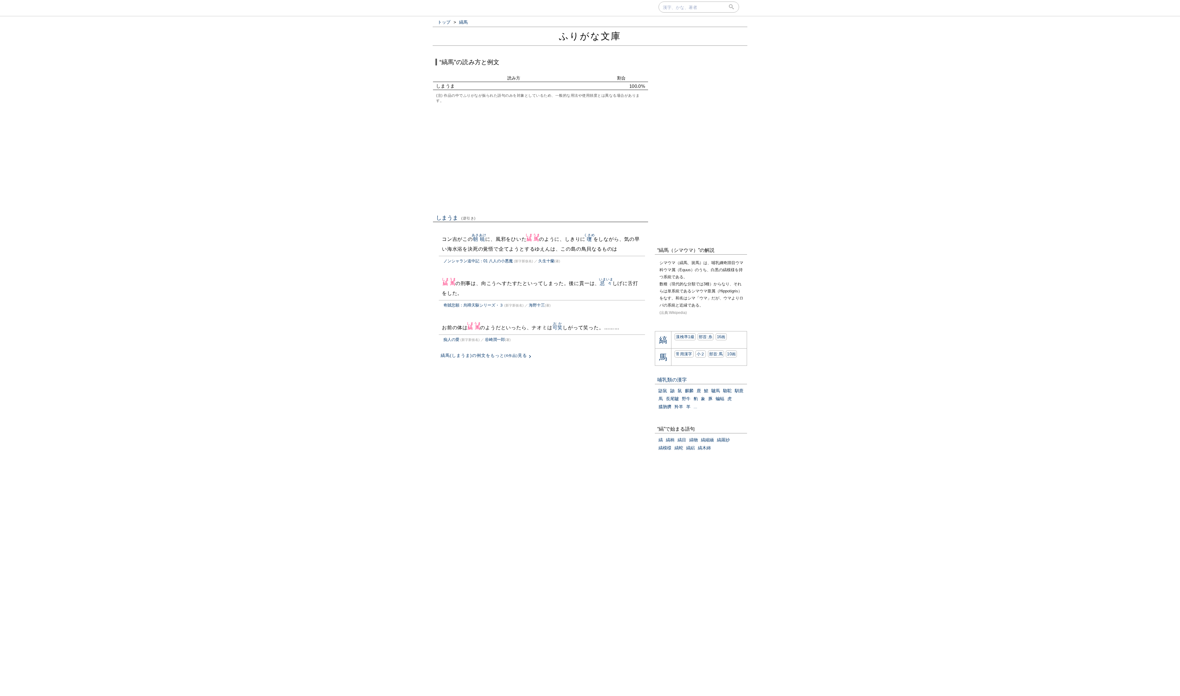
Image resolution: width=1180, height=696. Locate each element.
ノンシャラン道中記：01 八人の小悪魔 (478, 261)
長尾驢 (672, 398)
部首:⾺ (716, 354)
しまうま (456, 218)
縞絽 (690, 447)
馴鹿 (739, 390)
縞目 (682, 439)
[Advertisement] (540, 158)
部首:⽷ (705, 336)
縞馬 (532, 239)
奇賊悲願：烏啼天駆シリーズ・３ (473, 305)
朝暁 (479, 239)
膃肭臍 (665, 406)
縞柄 (670, 439)
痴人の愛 (451, 339)
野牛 (686, 398)
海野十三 (537, 305)
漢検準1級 (685, 336)
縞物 (693, 439)
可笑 (558, 327)
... (695, 406)
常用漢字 (684, 354)
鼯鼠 (663, 390)
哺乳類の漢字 (672, 379)
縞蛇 (679, 447)
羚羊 (679, 406)
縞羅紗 (723, 439)
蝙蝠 (720, 398)
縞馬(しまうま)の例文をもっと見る (484, 355)
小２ (701, 354)
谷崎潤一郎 (495, 339)
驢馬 (715, 390)
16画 (721, 336)
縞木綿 (704, 447)
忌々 (606, 283)
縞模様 (665, 447)
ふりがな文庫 (590, 36)
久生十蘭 (546, 261)
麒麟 (689, 390)
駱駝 (727, 390)
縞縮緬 (707, 439)
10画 (731, 354)
